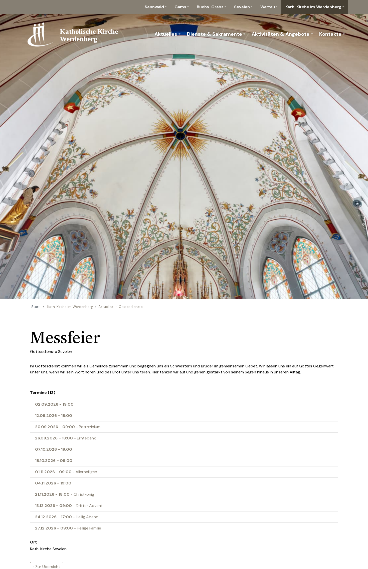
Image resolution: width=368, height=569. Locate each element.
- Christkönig (64, 494)
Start (35, 306)
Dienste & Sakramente (214, 34)
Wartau (267, 7)
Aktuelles (165, 34)
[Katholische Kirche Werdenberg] (75, 34)
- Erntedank (65, 438)
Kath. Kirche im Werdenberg (313, 7)
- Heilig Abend (66, 516)
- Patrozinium (67, 426)
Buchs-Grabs (210, 7)
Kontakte (330, 34)
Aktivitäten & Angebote (280, 34)
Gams (180, 7)
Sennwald (154, 7)
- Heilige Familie (68, 528)
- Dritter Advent (69, 505)
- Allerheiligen (66, 471)
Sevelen (242, 7)
